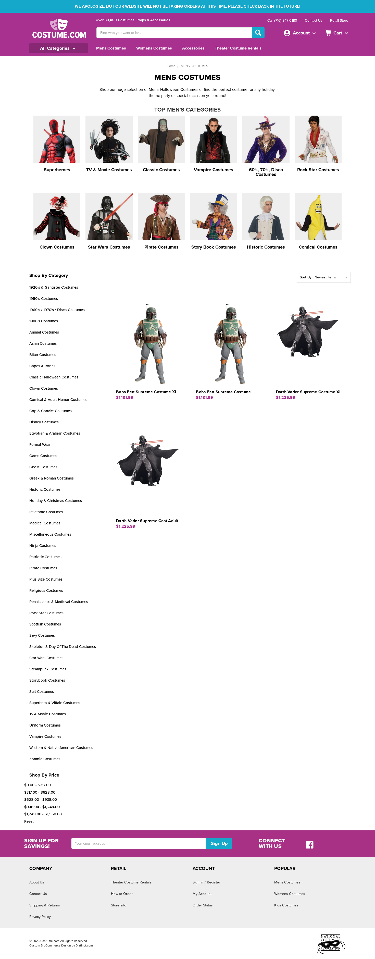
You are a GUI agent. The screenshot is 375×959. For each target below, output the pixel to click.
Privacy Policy (40, 917)
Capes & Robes (42, 366)
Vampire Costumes (45, 736)
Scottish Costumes (45, 624)
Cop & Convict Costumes (50, 411)
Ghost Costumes (43, 467)
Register (213, 882)
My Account (202, 894)
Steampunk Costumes (47, 669)
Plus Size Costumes (45, 579)
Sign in (198, 882)
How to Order (122, 894)
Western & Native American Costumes (61, 747)
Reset (29, 821)
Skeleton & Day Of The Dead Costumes (62, 646)
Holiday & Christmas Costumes (55, 500)
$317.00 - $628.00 (39, 792)
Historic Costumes (44, 489)
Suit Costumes (41, 691)
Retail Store (339, 20)
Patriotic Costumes (45, 557)
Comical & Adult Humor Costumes (58, 399)
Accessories (193, 48)
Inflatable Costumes (46, 512)
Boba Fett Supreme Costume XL (146, 392)
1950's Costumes (43, 298)
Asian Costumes (43, 343)
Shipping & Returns (44, 905)
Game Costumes (43, 455)
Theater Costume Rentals (238, 48)
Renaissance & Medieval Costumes (58, 601)
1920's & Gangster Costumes (53, 287)
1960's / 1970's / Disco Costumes (57, 310)
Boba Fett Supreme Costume (223, 392)
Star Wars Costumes (46, 658)
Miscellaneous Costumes (50, 534)
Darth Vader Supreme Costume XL (309, 392)
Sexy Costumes (42, 635)
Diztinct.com (84, 945)
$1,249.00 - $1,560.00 (43, 814)
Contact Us (313, 20)
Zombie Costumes (44, 759)
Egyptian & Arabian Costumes (54, 433)
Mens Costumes (111, 48)
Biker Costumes (42, 354)
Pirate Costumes (43, 568)
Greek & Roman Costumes (51, 478)
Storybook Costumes (47, 680)
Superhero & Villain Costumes (54, 702)
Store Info (118, 905)
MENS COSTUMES (194, 66)
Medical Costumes (44, 523)
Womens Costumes (154, 48)
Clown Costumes (43, 388)
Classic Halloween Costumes (53, 377)
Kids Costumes (286, 905)
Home (171, 66)
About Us (36, 882)
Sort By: (306, 277)
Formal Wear (40, 444)
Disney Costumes (44, 422)
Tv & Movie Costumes (47, 714)
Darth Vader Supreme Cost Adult (147, 520)
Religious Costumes (46, 590)
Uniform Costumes (45, 725)
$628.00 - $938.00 (40, 799)
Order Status (203, 905)
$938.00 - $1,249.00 (42, 807)
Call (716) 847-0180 (282, 20)
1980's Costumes (43, 321)
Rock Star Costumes (46, 613)
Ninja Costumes (42, 545)
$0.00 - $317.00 (37, 785)
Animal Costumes (44, 332)
